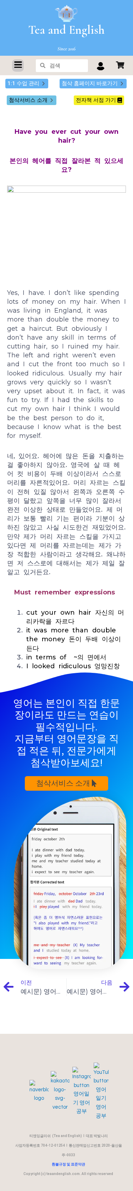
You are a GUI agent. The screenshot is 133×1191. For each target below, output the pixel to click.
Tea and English (66, 30)
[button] (18, 65)
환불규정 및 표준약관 (68, 1164)
